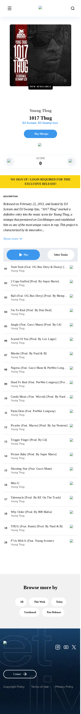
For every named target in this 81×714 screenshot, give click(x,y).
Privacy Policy (64, 686)
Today (59, 601)
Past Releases (54, 612)
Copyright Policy (14, 686)
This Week (39, 601)
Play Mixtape (41, 133)
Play (26, 254)
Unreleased (30, 612)
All (21, 601)
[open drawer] (10, 8)
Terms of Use (40, 686)
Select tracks (61, 254)
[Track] (73, 268)
